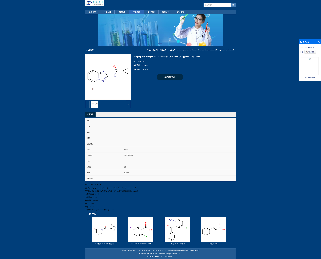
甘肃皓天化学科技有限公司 (148, 253)
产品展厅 (136, 12)
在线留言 (180, 12)
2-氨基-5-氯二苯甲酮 (177, 244)
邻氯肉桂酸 (213, 244)
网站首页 (163, 50)
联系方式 (165, 12)
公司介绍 (107, 12)
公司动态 (121, 12)
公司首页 (92, 12)
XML (179, 253)
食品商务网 (168, 257)
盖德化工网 (158, 257)
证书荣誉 (151, 12)
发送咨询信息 (170, 77)
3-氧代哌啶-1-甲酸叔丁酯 (104, 244)
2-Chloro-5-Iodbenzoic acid (141, 244)
